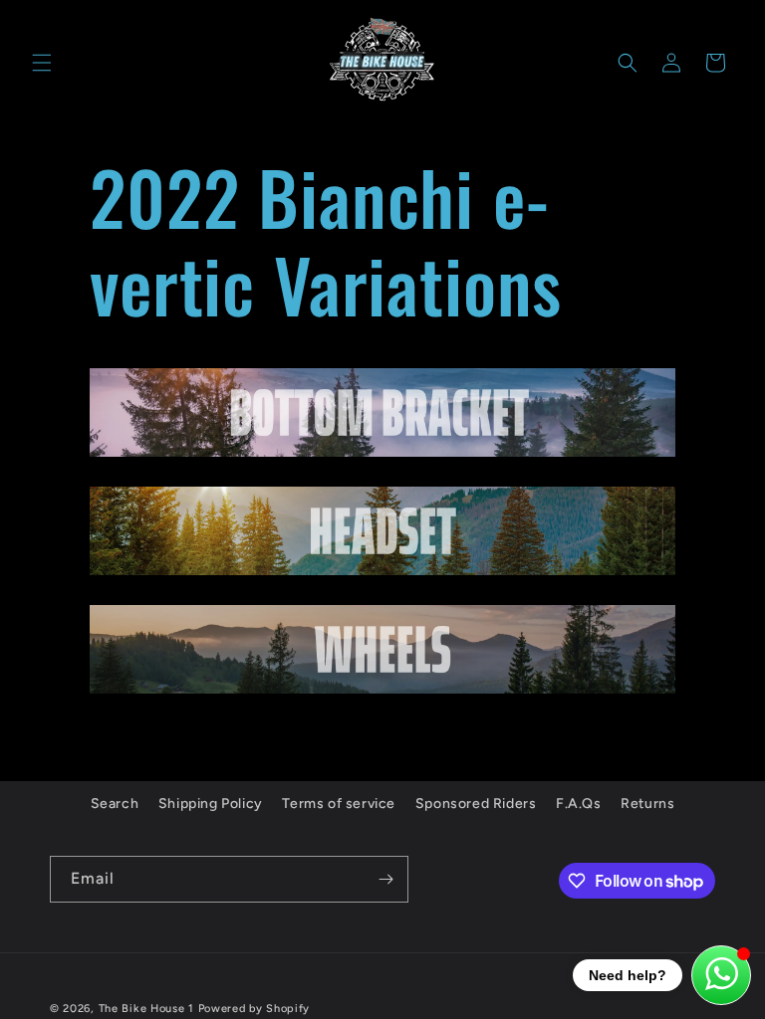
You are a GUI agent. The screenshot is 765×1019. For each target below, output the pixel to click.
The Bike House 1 (146, 1008)
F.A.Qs (579, 803)
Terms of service (338, 803)
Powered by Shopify (254, 1008)
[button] (42, 63)
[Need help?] (721, 975)
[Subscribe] (385, 879)
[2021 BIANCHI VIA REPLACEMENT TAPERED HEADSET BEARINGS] (382, 573)
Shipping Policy (210, 803)
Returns (647, 803)
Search (115, 803)
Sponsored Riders (476, 803)
